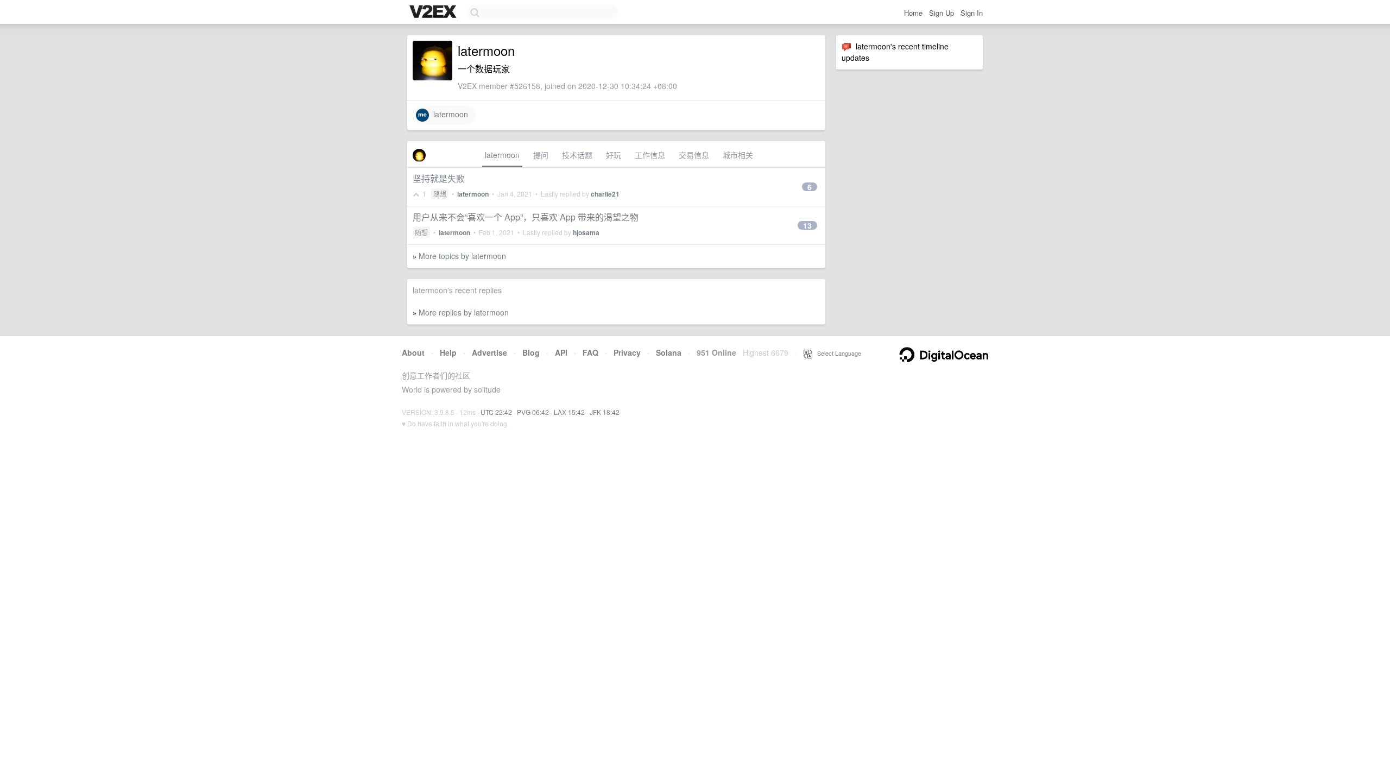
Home (913, 13)
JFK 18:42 (605, 412)
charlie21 (605, 194)
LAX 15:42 (569, 412)
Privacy (627, 352)
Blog (531, 352)
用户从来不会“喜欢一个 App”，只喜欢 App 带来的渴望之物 (526, 217)
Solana (668, 352)
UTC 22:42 (496, 412)
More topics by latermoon (462, 255)
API (561, 352)
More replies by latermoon (464, 312)
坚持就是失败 (439, 178)
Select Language (836, 353)
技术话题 (577, 154)
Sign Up (941, 13)
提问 (540, 154)
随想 (439, 193)
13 (807, 225)
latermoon (448, 114)
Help (448, 352)
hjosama (586, 232)
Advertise (489, 352)
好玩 (613, 154)
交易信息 (694, 154)
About (413, 352)
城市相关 (738, 154)
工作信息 (650, 154)
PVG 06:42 (533, 412)
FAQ (590, 352)
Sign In (972, 13)
